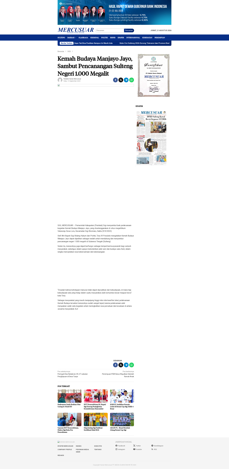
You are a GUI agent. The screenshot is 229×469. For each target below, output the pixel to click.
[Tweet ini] (120, 80)
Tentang (97, 449)
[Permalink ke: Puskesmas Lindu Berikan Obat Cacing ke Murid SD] (69, 396)
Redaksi (61, 455)
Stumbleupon (158, 446)
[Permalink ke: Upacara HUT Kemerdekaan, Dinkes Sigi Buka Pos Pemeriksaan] (69, 419)
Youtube (139, 449)
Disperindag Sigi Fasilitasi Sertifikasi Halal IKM (93, 429)
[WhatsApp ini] (131, 80)
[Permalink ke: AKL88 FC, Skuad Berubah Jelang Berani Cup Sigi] (122, 419)
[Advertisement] (96, 205)
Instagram (121, 449)
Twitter (138, 446)
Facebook (121, 446)
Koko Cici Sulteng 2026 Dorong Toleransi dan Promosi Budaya (130, 43)
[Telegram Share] (126, 80)
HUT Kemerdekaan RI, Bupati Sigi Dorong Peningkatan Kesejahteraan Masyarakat (95, 406)
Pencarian (129, 30)
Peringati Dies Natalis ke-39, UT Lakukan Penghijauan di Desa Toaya (73, 374)
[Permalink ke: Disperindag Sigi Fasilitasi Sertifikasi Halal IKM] (96, 419)
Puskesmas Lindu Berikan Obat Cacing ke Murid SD (69, 405)
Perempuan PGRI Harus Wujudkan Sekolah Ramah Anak (118, 374)
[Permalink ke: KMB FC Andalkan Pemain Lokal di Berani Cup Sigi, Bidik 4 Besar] (122, 396)
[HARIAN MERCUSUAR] (76, 30)
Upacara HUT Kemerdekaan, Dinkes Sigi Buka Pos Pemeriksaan (68, 430)
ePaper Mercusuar (65, 446)
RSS (155, 449)
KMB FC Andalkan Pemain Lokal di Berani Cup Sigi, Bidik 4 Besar (121, 406)
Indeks (78, 446)
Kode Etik (98, 446)
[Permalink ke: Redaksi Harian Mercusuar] (60, 80)
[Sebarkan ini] (115, 80)
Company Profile (65, 449)
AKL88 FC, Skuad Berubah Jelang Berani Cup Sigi (120, 429)
